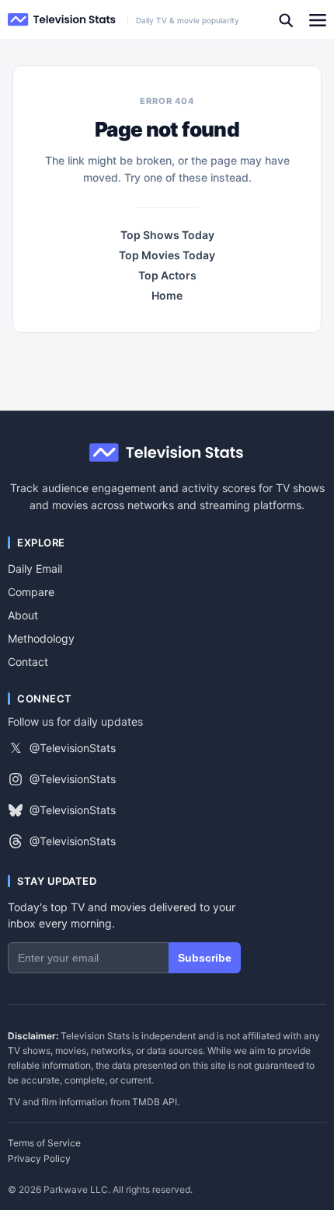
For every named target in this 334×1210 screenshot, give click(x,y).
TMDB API (154, 1102)
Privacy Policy (39, 1158)
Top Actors (167, 275)
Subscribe (204, 958)
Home (167, 295)
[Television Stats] (62, 19)
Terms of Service (44, 1143)
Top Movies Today (167, 255)
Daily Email (35, 568)
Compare (31, 591)
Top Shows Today (167, 235)
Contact (28, 661)
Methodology (41, 638)
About (23, 615)
